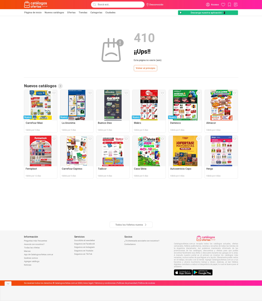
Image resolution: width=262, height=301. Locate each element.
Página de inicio (33, 12)
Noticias (27, 265)
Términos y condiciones (104, 283)
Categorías (96, 12)
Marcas (27, 251)
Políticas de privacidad (127, 283)
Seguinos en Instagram (84, 247)
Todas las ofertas (32, 247)
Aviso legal (88, 283)
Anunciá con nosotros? (34, 244)
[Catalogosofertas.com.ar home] (36, 4)
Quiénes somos (31, 258)
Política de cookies (146, 283)
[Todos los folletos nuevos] (60, 86)
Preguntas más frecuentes (35, 241)
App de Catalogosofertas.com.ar (38, 254)
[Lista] (235, 4)
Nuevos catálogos (54, 12)
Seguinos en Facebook (84, 244)
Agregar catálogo (31, 261)
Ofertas (71, 12)
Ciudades (110, 12)
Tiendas (83, 12)
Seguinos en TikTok (83, 254)
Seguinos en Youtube (83, 251)
